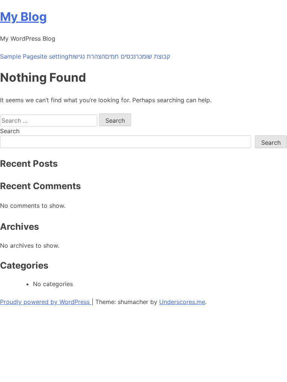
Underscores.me (182, 302)
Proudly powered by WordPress (46, 302)
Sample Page (18, 56)
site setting (52, 56)
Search (9, 131)
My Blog (23, 16)
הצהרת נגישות (86, 56)
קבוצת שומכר (153, 56)
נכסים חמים (120, 56)
